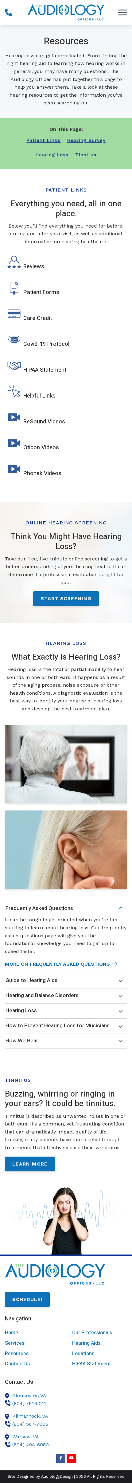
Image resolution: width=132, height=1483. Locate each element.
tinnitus (85, 155)
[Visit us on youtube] (71, 1458)
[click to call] (8, 12)
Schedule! (27, 1299)
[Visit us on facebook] (60, 1458)
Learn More (30, 1164)
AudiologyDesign (57, 1476)
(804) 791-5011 (29, 1403)
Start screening (66, 598)
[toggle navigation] (123, 12)
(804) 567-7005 (30, 1424)
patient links (43, 140)
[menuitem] (32, 1333)
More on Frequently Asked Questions (57, 964)
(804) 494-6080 (30, 1445)
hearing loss (52, 155)
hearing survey (86, 140)
